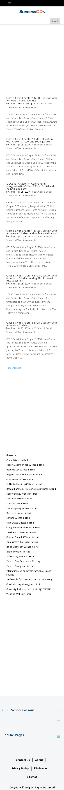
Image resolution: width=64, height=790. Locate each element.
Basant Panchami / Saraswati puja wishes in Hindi (31, 488)
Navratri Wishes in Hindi (18, 517)
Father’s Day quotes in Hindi (20, 566)
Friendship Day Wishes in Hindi (21, 508)
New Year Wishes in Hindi (19, 498)
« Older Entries (13, 367)
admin (12, 103)
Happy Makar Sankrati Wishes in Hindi (25, 464)
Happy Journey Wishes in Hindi (21, 493)
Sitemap (32, 777)
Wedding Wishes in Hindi (18, 593)
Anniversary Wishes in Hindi (20, 556)
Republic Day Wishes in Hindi (20, 469)
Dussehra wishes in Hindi (18, 512)
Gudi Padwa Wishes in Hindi (20, 479)
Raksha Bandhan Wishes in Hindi (22, 546)
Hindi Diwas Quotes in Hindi (20, 522)
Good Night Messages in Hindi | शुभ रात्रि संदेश (28, 589)
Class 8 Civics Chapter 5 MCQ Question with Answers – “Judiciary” (31, 324)
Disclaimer (40, 769)
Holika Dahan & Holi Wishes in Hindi (24, 484)
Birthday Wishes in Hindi (18, 551)
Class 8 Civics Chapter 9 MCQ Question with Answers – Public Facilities (31, 99)
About (39, 760)
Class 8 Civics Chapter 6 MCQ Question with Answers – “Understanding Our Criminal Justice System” (31, 278)
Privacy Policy (20, 769)
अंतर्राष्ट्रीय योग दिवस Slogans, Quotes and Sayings (29, 579)
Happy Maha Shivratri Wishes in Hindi (24, 474)
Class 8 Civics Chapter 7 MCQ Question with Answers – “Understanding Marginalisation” (31, 232)
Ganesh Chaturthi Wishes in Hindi (22, 537)
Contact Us (23, 760)
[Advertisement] (32, 58)
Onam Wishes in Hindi (17, 460)
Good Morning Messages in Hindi (23, 584)
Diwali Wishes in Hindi (17, 503)
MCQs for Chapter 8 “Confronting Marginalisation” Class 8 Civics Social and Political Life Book (30, 186)
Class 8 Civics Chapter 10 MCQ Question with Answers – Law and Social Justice (29, 140)
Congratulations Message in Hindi (23, 527)
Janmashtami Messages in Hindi (22, 541)
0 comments (29, 107)
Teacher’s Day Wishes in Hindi (21, 532)
